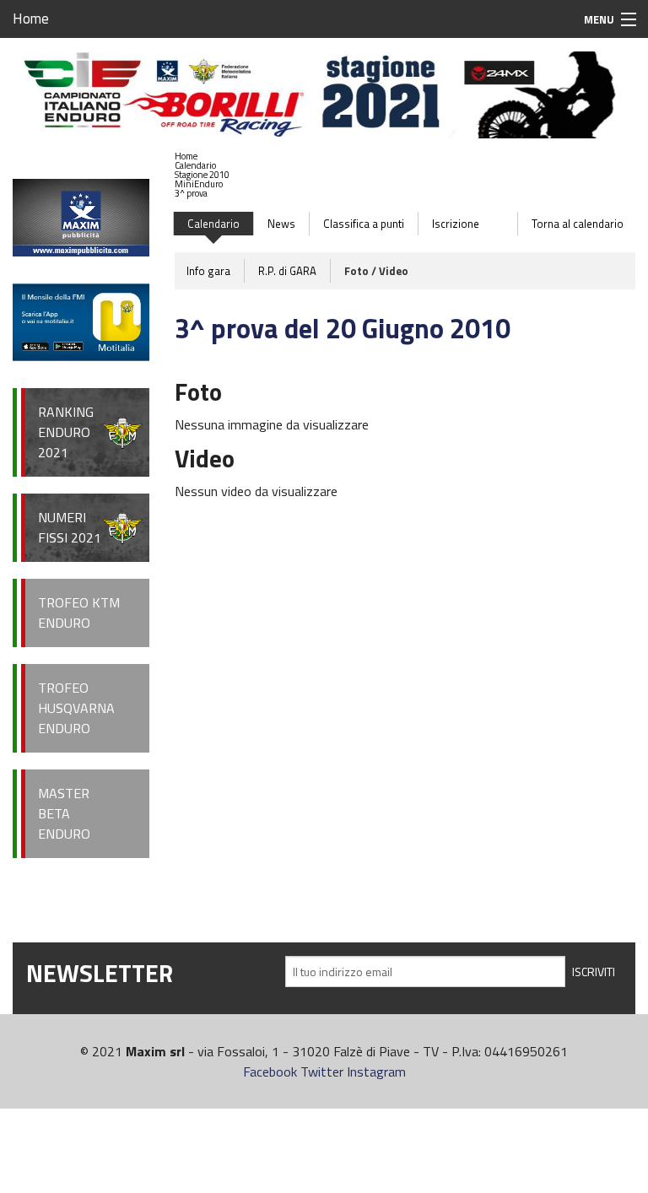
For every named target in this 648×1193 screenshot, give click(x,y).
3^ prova (191, 193)
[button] (202, 165)
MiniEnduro (199, 184)
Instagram (376, 1071)
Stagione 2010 (202, 174)
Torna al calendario (578, 223)
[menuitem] (202, 156)
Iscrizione (455, 223)
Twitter (321, 1071)
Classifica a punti (363, 223)
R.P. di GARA (287, 270)
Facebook (270, 1071)
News (281, 223)
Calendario (195, 165)
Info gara (208, 270)
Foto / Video (376, 270)
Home (31, 19)
